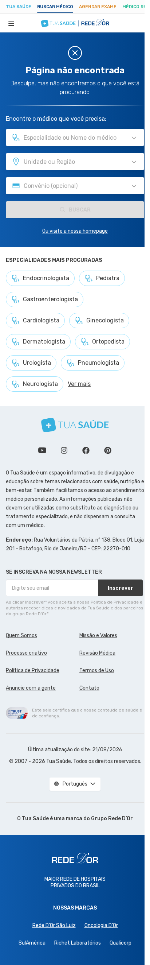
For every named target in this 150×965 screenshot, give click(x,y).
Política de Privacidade (32, 670)
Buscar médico (55, 6)
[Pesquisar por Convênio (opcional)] (134, 186)
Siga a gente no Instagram (64, 450)
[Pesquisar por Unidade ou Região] (134, 162)
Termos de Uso (96, 670)
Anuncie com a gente (31, 688)
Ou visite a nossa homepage (75, 231)
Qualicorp (120, 943)
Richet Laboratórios (77, 943)
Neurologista (40, 383)
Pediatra (107, 278)
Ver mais (79, 383)
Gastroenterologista (50, 299)
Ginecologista (105, 320)
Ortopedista (108, 341)
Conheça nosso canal (42, 450)
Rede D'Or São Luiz (54, 925)
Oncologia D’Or (101, 925)
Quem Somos (21, 635)
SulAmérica (32, 943)
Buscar (80, 210)
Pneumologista (98, 362)
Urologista (37, 362)
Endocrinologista (46, 278)
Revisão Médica (97, 653)
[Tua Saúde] (75, 425)
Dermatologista (44, 341)
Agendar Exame (98, 6)
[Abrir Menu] (11, 23)
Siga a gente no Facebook (86, 450)
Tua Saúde (18, 6)
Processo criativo (26, 653)
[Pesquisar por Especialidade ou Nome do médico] (134, 137)
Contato (89, 688)
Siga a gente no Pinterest (107, 450)
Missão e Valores (98, 635)
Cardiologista (41, 320)
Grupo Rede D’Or (112, 818)
